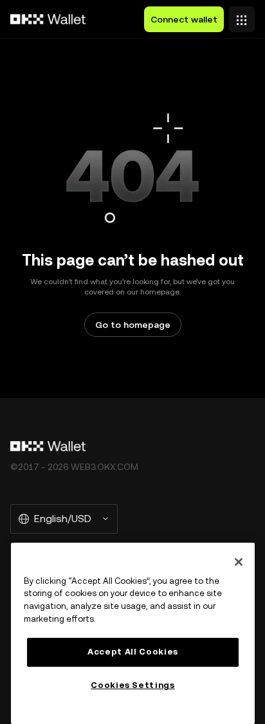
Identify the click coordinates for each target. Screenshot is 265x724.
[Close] (238, 562)
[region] (133, 633)
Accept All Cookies (132, 651)
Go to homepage (132, 325)
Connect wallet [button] (184, 19)
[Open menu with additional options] (242, 16)
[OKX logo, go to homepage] (48, 19)
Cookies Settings (133, 685)
